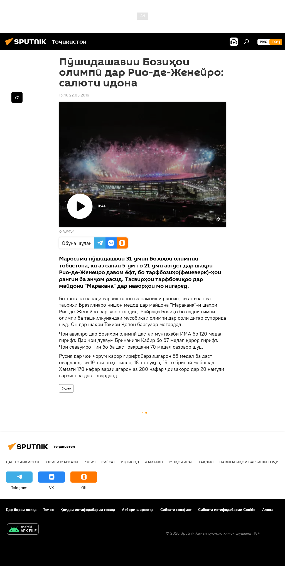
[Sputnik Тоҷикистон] (27, 46)
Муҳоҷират (181, 461)
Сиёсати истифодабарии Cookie (226, 509)
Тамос (48, 509)
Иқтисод (130, 461)
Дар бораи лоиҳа (21, 509)
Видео (66, 388)
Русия (89, 461)
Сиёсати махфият (175, 509)
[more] (17, 97)
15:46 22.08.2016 (74, 95)
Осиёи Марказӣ (62, 461)
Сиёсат (108, 461)
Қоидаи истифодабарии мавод (87, 509)
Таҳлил (206, 461)
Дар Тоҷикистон (23, 461)
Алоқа (267, 509)
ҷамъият (154, 461)
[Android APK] (23, 529)
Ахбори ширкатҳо (138, 509)
